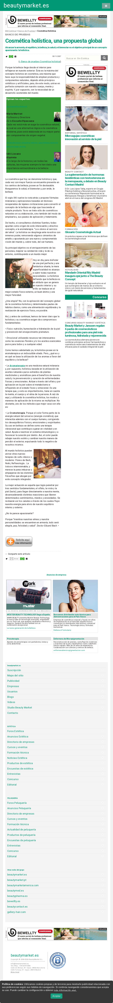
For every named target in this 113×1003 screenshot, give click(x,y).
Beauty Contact (74, 172)
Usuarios (12, 691)
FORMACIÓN (71, 229)
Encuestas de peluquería (21, 840)
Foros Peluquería (17, 802)
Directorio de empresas (20, 741)
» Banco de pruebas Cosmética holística (39, 61)
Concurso (99, 297)
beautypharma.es (17, 896)
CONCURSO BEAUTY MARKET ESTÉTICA (85, 323)
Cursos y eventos (17, 747)
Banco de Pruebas (26, 31)
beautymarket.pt (16, 880)
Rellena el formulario (62, 630)
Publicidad (13, 680)
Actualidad (71, 270)
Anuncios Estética (17, 736)
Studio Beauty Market (19, 707)
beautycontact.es (17, 906)
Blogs (10, 696)
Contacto (12, 712)
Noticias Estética (17, 757)
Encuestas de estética (20, 768)
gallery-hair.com (16, 912)
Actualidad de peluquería (21, 829)
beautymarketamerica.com (23, 885)
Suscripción (14, 670)
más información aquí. (65, 990)
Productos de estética (20, 763)
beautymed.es (15, 890)
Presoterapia (13, 639)
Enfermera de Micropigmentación (69, 639)
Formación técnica (18, 752)
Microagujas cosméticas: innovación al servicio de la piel (83, 137)
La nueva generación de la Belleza (21, 628)
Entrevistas (14, 773)
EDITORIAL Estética (76, 133)
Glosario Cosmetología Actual (83, 232)
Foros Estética (15, 731)
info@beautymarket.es (20, 964)
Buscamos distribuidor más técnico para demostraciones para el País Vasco (72, 615)
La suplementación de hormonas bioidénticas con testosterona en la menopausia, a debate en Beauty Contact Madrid (85, 179)
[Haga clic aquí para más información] (19, 546)
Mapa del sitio (15, 675)
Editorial (12, 784)
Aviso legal (15, 972)
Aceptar (56, 996)
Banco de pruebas (17, 34)
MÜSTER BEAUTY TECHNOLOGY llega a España (28, 614)
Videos (11, 702)
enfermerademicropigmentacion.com (69, 650)
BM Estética (10, 31)
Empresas (13, 686)
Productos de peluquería (21, 834)
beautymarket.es (26, 5)
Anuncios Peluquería (19, 808)
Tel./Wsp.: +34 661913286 (20, 966)
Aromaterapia (17, 365)
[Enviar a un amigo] (14, 559)
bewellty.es (13, 901)
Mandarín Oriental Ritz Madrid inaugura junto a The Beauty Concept (84, 276)
